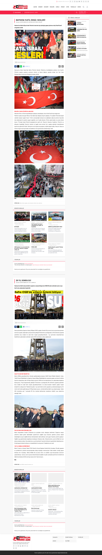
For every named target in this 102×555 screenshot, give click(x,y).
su (32, 464)
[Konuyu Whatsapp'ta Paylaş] (21, 66)
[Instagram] (75, 1)
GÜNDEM (24, 222)
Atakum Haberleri (18, 222)
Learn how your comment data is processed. (42, 264)
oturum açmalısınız (28, 263)
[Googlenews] (88, 1)
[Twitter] (72, 1)
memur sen (36, 203)
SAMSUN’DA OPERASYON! (20, 488)
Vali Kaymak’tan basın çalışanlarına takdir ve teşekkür (37, 225)
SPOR (32, 485)
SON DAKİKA (22, 485)
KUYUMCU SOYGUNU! (82, 48)
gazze (26, 203)
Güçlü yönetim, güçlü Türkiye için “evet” (55, 247)
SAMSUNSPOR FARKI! (36, 488)
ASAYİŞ (15, 483)
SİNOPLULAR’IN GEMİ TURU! (55, 226)
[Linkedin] (77, 1)
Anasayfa (18, 22)
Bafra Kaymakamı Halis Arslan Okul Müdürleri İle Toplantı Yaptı (20, 510)
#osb (21, 464)
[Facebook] (70, 1)
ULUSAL (50, 223)
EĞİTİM (49, 505)
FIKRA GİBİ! (34, 247)
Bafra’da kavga (35, 508)
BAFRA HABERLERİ (24, 22)
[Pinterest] (81, 1)
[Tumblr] (86, 1)
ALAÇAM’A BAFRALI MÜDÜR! (81, 55)
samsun (40, 203)
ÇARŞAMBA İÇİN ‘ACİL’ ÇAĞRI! (82, 30)
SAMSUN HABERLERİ (18, 223)
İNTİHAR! (16, 226)
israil (29, 203)
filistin (23, 203)
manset (31, 203)
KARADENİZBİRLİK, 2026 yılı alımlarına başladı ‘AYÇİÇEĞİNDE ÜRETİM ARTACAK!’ (42, 12)
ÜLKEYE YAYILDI (52, 509)
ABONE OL (27, 66)
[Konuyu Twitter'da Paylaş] (18, 66)
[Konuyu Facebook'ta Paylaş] (15, 66)
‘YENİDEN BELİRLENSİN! (80, 23)
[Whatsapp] (84, 1)
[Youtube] (79, 1)
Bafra (21, 203)
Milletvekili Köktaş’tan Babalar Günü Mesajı (54, 486)
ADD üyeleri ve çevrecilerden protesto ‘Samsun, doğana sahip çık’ (21, 248)
